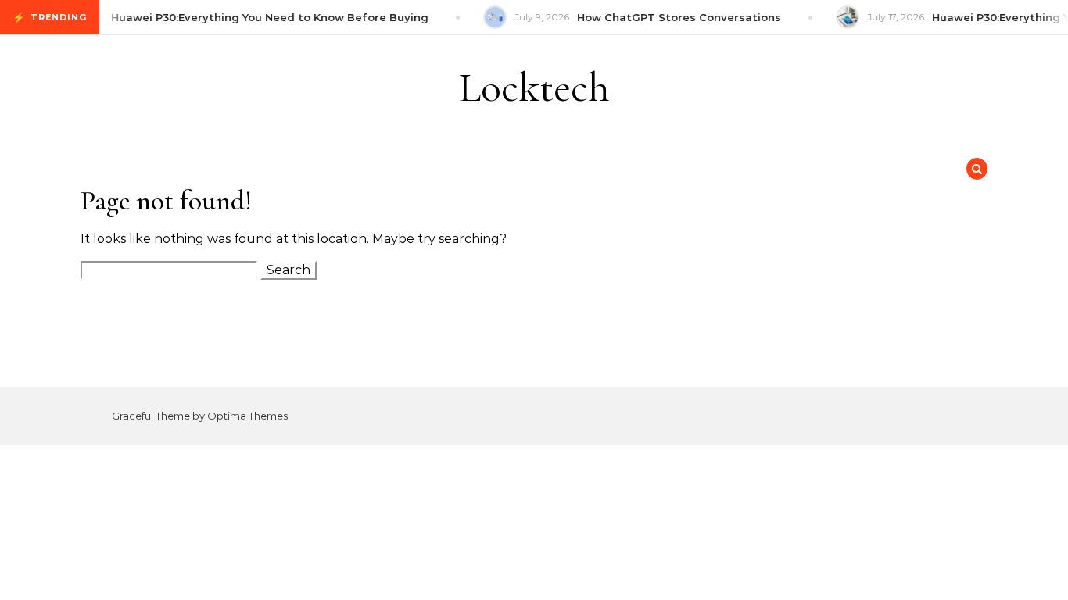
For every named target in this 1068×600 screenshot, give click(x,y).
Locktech (534, 87)
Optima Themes (247, 415)
